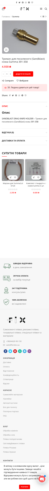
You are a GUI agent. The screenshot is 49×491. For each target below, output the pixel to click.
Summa (15, 16)
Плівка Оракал (9, 452)
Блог (5, 426)
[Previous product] (41, 16)
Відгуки (6, 383)
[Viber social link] (32, 2)
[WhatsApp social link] (25, 2)
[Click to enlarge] (6, 49)
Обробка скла (9, 435)
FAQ (5, 416)
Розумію (24, 487)
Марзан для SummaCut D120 (13, 184)
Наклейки (7, 399)
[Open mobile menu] (41, 8)
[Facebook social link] (16, 2)
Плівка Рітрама (9, 447)
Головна (6, 16)
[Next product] (46, 16)
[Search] (45, 8)
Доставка (7, 362)
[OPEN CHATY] (42, 479)
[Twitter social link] (19, 2)
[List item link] (24, 341)
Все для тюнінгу (10, 407)
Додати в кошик (23, 74)
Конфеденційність (11, 375)
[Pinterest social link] (22, 2)
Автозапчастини (10, 403)
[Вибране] (15, 177)
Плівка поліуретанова (12, 439)
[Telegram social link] (29, 2)
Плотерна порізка (11, 411)
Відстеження (8, 371)
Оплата (6, 366)
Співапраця (8, 379)
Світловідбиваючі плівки (14, 443)
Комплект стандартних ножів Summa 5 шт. (36, 184)
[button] (11, 177)
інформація (9, 358)
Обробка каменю (10, 430)
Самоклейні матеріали (13, 394)
